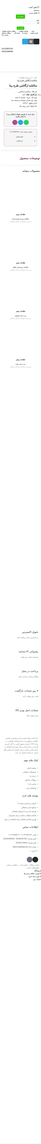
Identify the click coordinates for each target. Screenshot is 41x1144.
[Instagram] (36, 41)
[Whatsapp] (26, 122)
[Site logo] (33, 7)
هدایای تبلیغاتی (14, 221)
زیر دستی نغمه (20, 364)
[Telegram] (25, 41)
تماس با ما (20, 16)
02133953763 (22, 4)
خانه (35, 78)
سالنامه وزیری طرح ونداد (20, 219)
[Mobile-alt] (14, 122)
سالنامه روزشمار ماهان (20, 267)
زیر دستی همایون (20, 316)
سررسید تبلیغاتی (25, 78)
